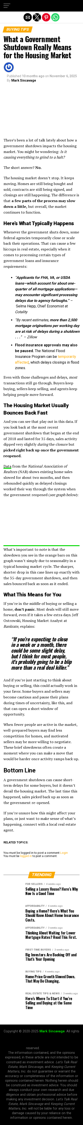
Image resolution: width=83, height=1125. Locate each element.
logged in (26, 856)
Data (7, 466)
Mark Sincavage (23, 80)
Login (64, 852)
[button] (6, 5)
